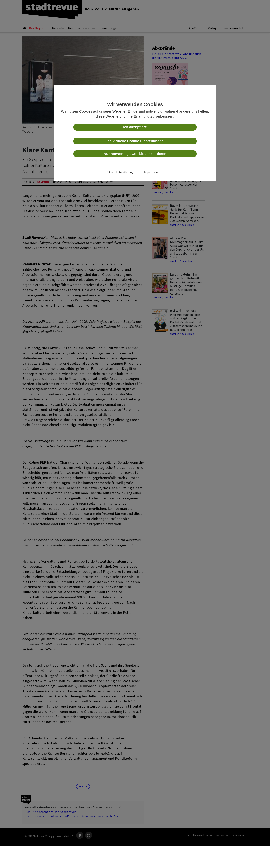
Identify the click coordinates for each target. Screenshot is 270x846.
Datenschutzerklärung (119, 172)
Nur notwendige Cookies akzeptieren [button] (135, 154)
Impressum (151, 172)
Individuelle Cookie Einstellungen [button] (135, 141)
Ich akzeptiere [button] (135, 127)
